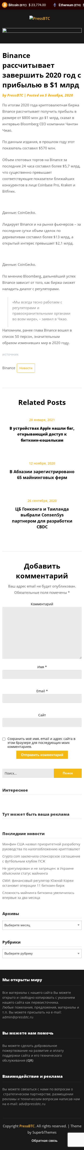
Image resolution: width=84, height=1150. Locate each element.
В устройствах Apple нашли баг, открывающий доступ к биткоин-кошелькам (42, 434)
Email (42, 691)
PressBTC (15, 95)
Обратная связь (44, 1140)
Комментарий (42, 604)
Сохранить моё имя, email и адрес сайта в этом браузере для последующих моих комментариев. (41, 743)
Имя (42, 667)
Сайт (42, 715)
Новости (25, 368)
